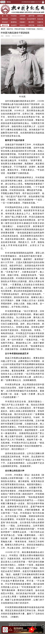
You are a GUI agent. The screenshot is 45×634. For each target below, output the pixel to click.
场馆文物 (31, 25)
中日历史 (14, 16)
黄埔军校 (14, 22)
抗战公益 (40, 19)
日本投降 (22, 16)
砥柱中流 (5, 25)
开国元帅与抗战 (19, 29)
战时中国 (31, 16)
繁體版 (9, 2)
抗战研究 (14, 25)
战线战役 (40, 16)
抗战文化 (40, 25)
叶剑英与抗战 (30, 29)
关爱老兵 (22, 19)
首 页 (5, 16)
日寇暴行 (22, 22)
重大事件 (31, 22)
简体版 (3, 2)
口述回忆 (14, 19)
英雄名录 (5, 19)
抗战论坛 (22, 25)
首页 (3, 29)
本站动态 (5, 22)
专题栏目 (40, 22)
